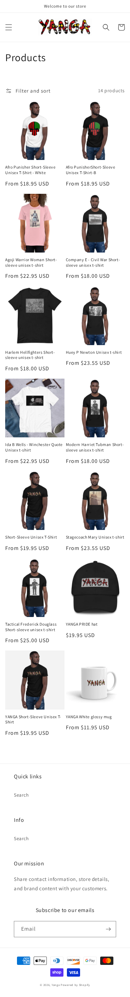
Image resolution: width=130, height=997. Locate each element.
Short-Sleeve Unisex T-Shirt (31, 537)
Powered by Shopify (75, 985)
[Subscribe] (108, 929)
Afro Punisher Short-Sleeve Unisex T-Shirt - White (30, 169)
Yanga (56, 985)
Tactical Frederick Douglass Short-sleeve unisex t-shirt (31, 626)
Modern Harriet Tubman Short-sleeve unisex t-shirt (95, 447)
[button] (8, 27)
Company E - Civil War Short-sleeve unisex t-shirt (93, 262)
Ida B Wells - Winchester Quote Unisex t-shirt (34, 447)
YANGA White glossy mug (89, 716)
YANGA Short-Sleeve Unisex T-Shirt (33, 719)
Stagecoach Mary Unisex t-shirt (95, 537)
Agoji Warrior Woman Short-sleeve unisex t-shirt (31, 262)
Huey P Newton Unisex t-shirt (94, 352)
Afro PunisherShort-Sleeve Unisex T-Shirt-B (90, 169)
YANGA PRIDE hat (82, 624)
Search (21, 795)
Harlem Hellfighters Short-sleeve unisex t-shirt (30, 355)
